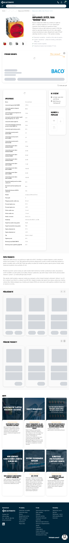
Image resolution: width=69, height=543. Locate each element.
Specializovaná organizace (43, 510)
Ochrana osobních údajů (42, 533)
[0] (65, 2)
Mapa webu (22, 523)
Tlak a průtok (22, 520)
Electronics (22, 521)
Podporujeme (39, 529)
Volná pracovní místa (41, 535)
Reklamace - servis (58, 514)
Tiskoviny (38, 527)
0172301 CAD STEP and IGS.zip (58, 98)
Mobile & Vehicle (23, 518)
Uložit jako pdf (63, 85)
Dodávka (38, 514)
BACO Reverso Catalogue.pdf (57, 102)
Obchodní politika (40, 516)
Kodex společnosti (40, 531)
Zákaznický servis (57, 510)
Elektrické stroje (23, 512)
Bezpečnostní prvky (24, 516)
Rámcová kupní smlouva (42, 521)
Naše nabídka (39, 512)
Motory (21, 514)
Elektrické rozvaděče (24, 510)
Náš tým (55, 512)
